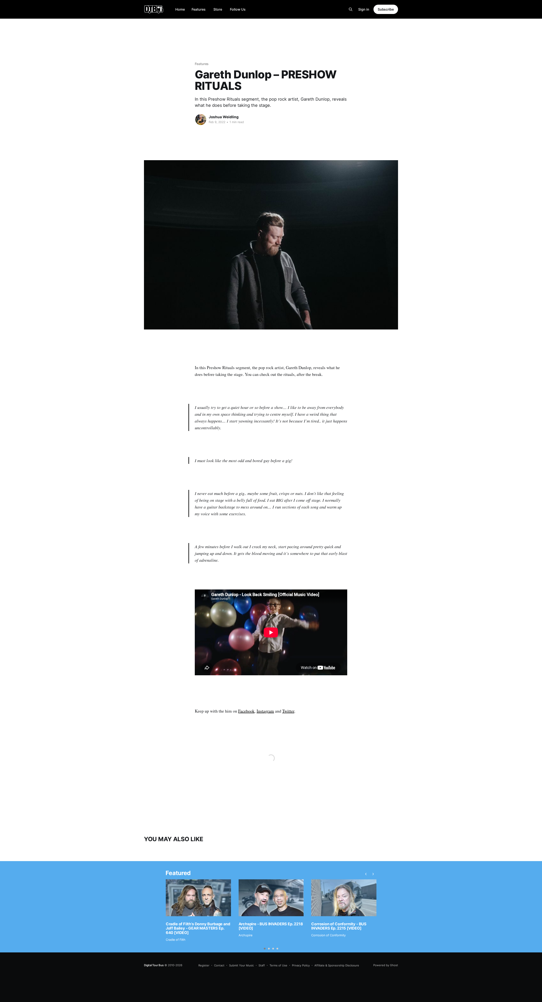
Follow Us (238, 9)
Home (180, 9)
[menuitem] (180, 9)
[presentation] (366, 873)
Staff (262, 965)
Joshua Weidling (224, 117)
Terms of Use (278, 965)
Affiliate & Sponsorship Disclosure (336, 965)
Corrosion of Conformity (328, 935)
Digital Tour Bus (154, 965)
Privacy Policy (301, 965)
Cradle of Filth (175, 939)
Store (217, 9)
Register (203, 965)
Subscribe (386, 9)
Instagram (265, 711)
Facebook (246, 711)
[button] (265, 948)
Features (199, 9)
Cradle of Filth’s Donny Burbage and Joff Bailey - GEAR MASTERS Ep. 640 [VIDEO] (198, 928)
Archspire (245, 935)
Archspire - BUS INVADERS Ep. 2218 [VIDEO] (271, 926)
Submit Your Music (241, 965)
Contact (219, 965)
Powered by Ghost (385, 965)
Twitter (288, 711)
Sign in (363, 9)
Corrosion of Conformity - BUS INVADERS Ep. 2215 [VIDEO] (338, 926)
